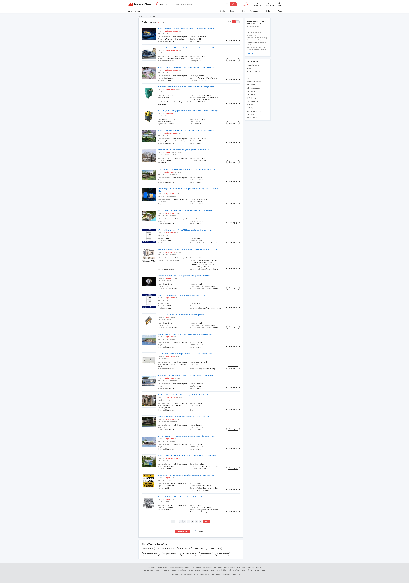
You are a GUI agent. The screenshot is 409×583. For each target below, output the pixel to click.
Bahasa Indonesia (260, 570)
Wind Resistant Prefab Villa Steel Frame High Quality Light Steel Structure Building (184, 150)
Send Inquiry (233, 41)
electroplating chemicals (166, 549)
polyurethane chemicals (151, 554)
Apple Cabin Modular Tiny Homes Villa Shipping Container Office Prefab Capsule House (186, 436)
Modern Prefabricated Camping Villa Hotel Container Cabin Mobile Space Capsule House (187, 456)
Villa (248, 78)
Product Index (241, 567)
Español (158, 570)
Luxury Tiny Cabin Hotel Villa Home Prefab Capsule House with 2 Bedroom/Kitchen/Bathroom (189, 48)
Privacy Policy (236, 574)
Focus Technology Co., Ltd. (190, 574)
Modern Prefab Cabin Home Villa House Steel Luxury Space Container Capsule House (186, 130)
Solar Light (250, 114)
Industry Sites (218, 567)
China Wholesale (196, 567)
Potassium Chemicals (188, 554)
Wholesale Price (207, 567)
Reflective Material (253, 101)
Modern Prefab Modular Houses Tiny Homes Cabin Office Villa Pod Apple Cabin (184, 417)
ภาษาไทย (236, 570)
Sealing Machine (252, 118)
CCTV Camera (251, 98)
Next (206, 521)
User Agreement (216, 574)
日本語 (224, 570)
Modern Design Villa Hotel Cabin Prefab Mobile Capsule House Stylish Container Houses (186, 28)
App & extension (255, 11)
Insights (258, 567)
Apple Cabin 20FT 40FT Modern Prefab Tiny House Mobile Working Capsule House (185, 210)
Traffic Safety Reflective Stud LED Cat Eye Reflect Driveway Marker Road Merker (184, 276)
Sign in (279, 6)
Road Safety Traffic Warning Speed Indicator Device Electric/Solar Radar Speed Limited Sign (188, 111)
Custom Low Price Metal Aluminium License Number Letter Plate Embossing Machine (186, 87)
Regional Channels (229, 567)
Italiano (190, 570)
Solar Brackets (251, 95)
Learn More (251, 54)
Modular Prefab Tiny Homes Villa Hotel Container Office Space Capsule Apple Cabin (185, 334)
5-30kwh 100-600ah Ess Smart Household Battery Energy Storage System (182, 295)
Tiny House (250, 75)
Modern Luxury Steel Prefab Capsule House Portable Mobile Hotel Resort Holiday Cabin (186, 67)
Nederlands (205, 570)
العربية (212, 570)
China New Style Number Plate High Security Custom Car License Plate (181, 497)
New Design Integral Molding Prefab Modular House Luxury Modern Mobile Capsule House (187, 249)
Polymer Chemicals (184, 549)
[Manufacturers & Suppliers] (139, 4)
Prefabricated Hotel (253, 72)
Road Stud (250, 105)
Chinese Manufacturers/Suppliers (179, 567)
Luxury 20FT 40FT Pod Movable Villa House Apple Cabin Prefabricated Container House (186, 169)
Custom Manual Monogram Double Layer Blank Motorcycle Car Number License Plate (186, 475)
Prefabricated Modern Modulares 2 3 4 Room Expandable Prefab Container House (185, 395)
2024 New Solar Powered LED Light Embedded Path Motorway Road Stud (182, 315)
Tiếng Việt (250, 570)
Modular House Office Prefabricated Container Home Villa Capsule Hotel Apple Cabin (185, 375)
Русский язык (182, 570)
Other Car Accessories (254, 111)
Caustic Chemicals (206, 554)
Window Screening (253, 65)
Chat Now (200, 531)
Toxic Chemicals (200, 549)
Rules (280, 11)
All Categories (135, 11)
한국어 (218, 570)
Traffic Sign (250, 108)
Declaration (226, 574)
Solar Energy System (253, 88)
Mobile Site (251, 567)
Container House (252, 68)
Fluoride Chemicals (222, 554)
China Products (162, 567)
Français (173, 570)
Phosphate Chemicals (170, 554)
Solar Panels (251, 85)
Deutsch (197, 570)
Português (166, 570)
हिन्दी (230, 570)
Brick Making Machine (254, 81)
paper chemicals (148, 549)
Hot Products (152, 567)
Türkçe (243, 570)
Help (243, 11)
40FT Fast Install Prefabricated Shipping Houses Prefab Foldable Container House (185, 354)
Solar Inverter (251, 91)
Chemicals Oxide (215, 549)
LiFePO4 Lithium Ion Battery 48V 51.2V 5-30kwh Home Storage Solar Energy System (185, 230)
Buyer (232, 11)
